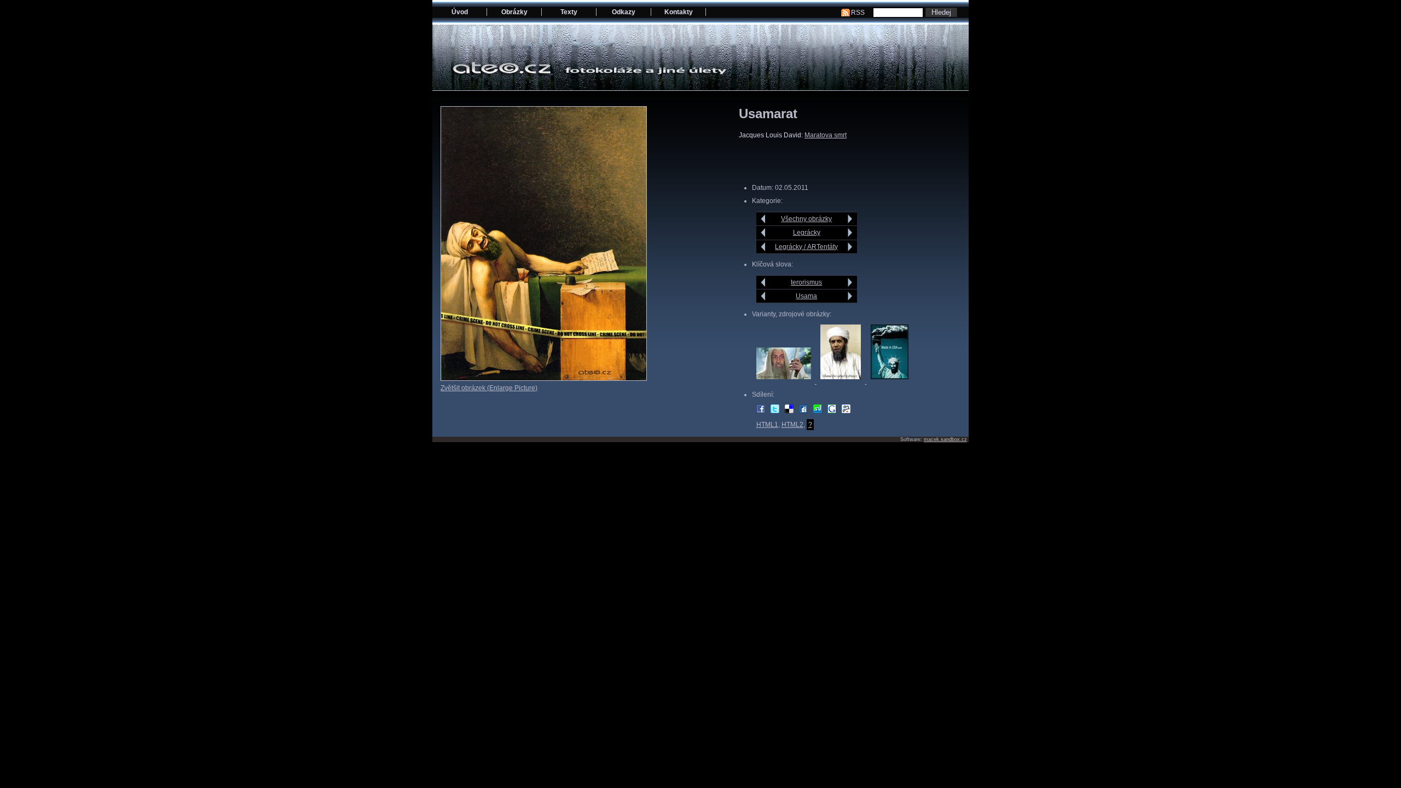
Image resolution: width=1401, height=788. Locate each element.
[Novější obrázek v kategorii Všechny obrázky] (763, 219)
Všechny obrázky (806, 219)
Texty (568, 12)
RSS (858, 12)
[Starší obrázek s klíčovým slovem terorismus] (850, 282)
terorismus (806, 282)
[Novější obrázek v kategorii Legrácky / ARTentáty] (763, 247)
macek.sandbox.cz (945, 439)
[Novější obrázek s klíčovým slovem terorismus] (763, 282)
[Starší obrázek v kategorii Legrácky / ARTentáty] (850, 247)
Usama (806, 296)
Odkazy (623, 12)
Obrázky (514, 12)
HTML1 (767, 424)
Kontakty (678, 12)
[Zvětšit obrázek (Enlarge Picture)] (544, 379)
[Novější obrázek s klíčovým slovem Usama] (763, 296)
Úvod (459, 12)
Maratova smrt (825, 135)
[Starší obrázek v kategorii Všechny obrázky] (850, 219)
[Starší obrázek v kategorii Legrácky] (850, 233)
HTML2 (792, 424)
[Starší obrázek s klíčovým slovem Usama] (850, 296)
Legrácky (806, 232)
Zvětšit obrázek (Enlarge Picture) (489, 388)
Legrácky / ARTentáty (806, 247)
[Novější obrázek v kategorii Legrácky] (763, 233)
